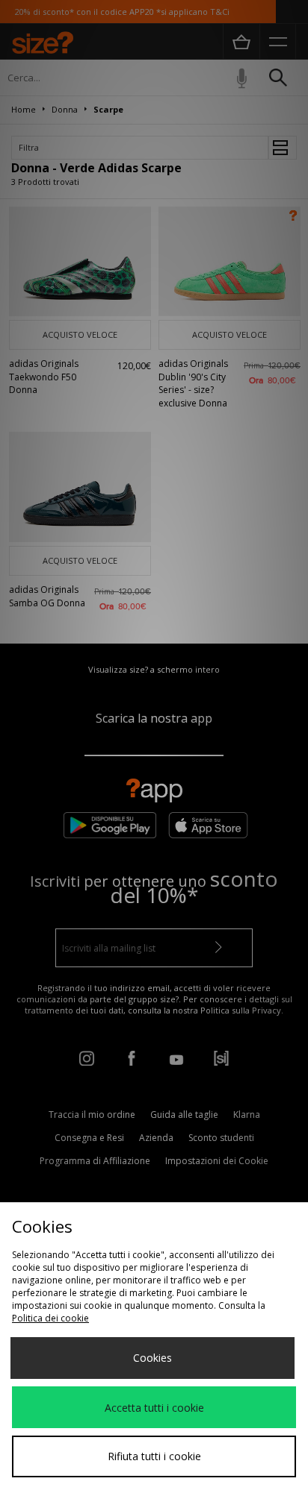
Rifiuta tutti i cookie (154, 1456)
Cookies (152, 1358)
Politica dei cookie (50, 1318)
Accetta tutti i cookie (154, 1408)
